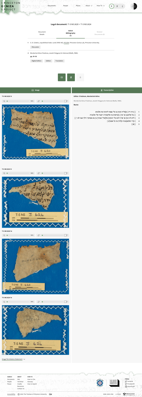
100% (32, 101)
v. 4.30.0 (118, 394)
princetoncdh (131, 386)
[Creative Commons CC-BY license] (50, 394)
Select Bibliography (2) (70, 33)
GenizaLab (130, 381)
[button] (11, 7)
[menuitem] (50, 7)
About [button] (88, 6)
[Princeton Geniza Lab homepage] (101, 383)
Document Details (42, 33)
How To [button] (99, 6)
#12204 (66, 43)
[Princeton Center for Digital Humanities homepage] (116, 383)
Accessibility (11, 394)
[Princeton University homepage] (129, 394)
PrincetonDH (131, 384)
